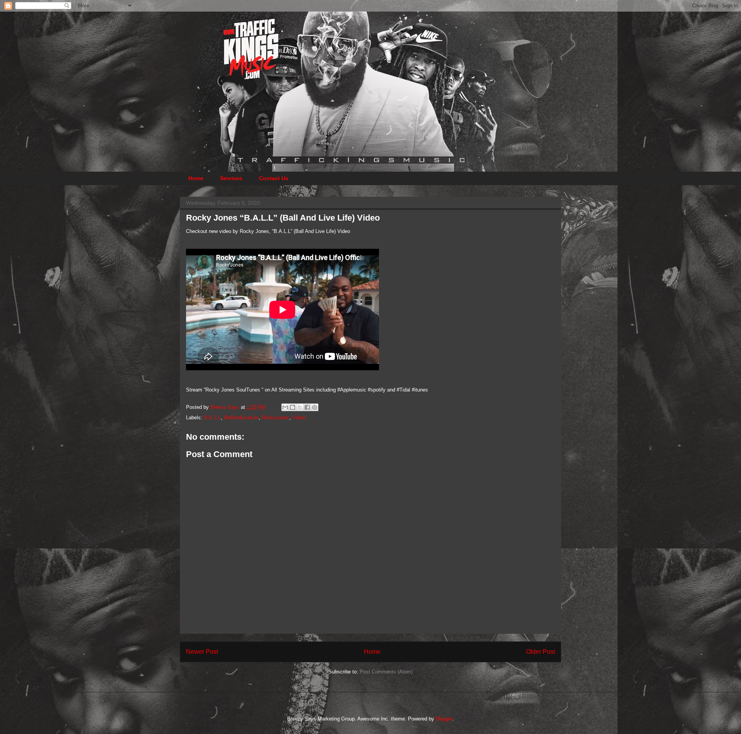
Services (231, 178)
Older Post (540, 651)
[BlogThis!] (292, 407)
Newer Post (202, 651)
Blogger (444, 719)
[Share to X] (300, 407)
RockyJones (275, 417)
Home (195, 178)
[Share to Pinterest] (314, 407)
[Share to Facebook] (307, 407)
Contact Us (273, 178)
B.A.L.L (212, 417)
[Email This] (285, 407)
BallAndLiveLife (241, 417)
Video (299, 417)
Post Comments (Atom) (386, 672)
